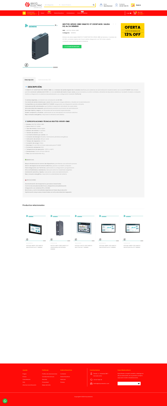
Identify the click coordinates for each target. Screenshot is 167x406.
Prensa (62, 382)
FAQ (24, 382)
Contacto (63, 374)
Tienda (49, 13)
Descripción (29, 80)
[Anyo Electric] (33, 5)
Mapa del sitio (46, 385)
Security (44, 379)
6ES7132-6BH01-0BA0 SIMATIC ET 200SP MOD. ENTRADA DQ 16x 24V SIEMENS (116, 24)
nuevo (138, 5)
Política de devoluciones (49, 374)
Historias (63, 379)
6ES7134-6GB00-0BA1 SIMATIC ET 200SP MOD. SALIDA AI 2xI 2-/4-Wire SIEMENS (113, 24)
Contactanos (71, 13)
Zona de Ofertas (82, 13)
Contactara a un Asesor (31, 251)
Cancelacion (26, 379)
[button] (55, 25)
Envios (24, 376)
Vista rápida (34, 251)
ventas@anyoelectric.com (101, 383)
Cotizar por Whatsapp (72, 46)
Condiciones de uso (48, 376)
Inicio (42, 13)
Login (128, 13)
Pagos (25, 374)
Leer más (27, 251)
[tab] (29, 80)
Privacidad (45, 382)
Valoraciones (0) (44, 80)
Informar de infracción (29, 385)
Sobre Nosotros (59, 13)
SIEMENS (73, 33)
